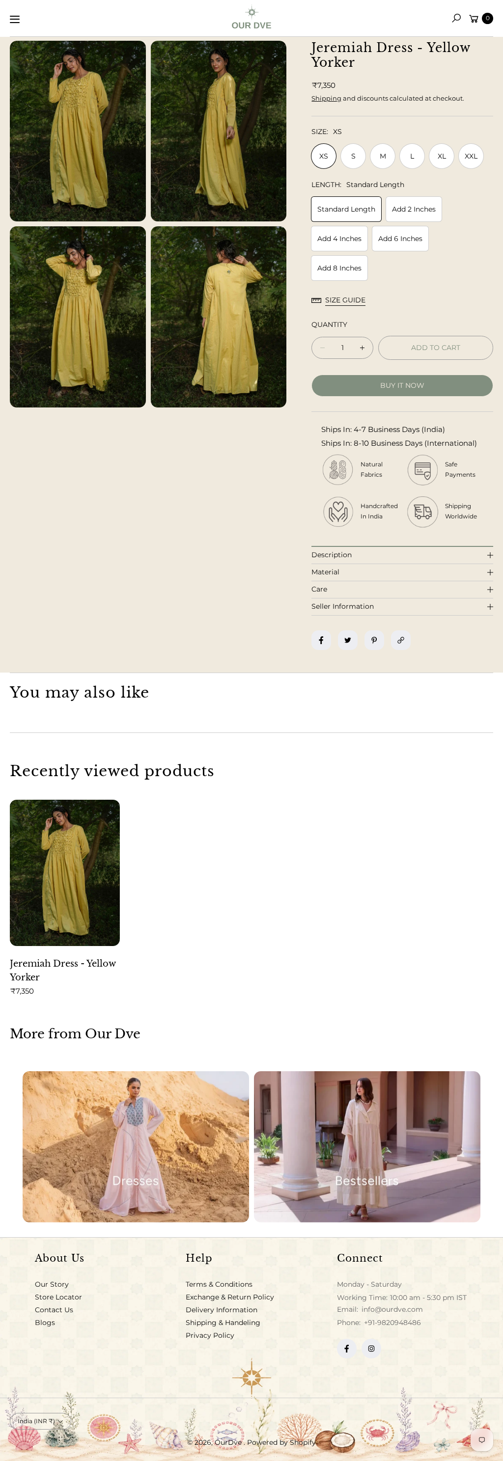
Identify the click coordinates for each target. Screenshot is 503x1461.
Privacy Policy (210, 1335)
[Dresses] (136, 1146)
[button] (456, 18)
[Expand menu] (15, 19)
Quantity (329, 324)
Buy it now (402, 385)
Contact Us (54, 1309)
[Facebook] (347, 1348)
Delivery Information (221, 1309)
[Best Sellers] (367, 1146)
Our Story (52, 1284)
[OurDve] (251, 16)
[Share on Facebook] (321, 640)
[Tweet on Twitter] (348, 640)
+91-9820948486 (392, 1322)
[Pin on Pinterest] (374, 640)
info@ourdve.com (391, 1309)
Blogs (45, 1322)
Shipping (326, 98)
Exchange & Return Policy (230, 1297)
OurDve (229, 1442)
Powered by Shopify (281, 1442)
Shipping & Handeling (223, 1322)
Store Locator (58, 1297)
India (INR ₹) (36, 1421)
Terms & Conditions (219, 1284)
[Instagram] (371, 1348)
